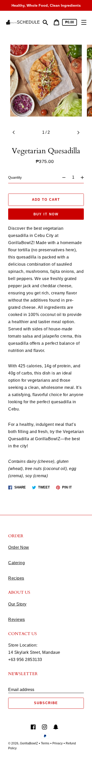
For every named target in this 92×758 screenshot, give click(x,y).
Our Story (17, 604)
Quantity (15, 177)
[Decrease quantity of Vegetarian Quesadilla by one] (61, 177)
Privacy (57, 743)
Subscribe (46, 703)
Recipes (16, 578)
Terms (45, 743)
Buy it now (46, 214)
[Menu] (83, 22)
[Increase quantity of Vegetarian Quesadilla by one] (84, 177)
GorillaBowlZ (29, 743)
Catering (16, 563)
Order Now (18, 547)
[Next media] (78, 132)
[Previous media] (13, 132)
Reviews (16, 619)
